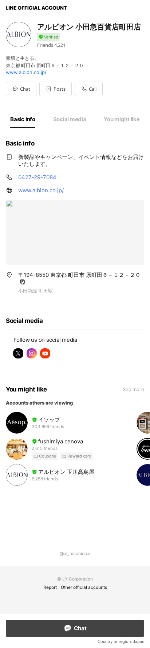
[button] (55, 89)
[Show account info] (48, 37)
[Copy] (22, 282)
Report (50, 587)
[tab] (22, 119)
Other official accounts (84, 587)
